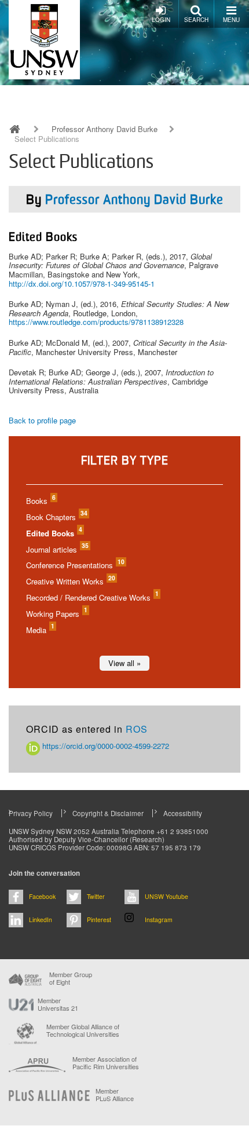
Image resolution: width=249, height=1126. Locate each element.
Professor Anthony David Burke (105, 129)
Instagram (159, 919)
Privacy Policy (31, 813)
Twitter (96, 896)
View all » (124, 662)
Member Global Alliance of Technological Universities (82, 1031)
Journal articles (56, 549)
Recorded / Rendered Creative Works (92, 597)
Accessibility (182, 813)
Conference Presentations (74, 565)
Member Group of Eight (70, 978)
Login (161, 20)
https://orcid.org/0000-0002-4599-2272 (104, 745)
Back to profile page (42, 420)
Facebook (42, 896)
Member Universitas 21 (58, 1004)
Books (40, 500)
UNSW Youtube (166, 896)
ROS (137, 729)
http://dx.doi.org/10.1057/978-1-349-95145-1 (82, 283)
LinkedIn (40, 919)
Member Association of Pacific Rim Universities (105, 1063)
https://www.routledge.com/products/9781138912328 (96, 321)
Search (196, 20)
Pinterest (99, 919)
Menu (231, 20)
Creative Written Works (70, 581)
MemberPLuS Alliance (115, 1094)
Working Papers (56, 613)
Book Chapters (56, 516)
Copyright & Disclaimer (108, 813)
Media (39, 629)
